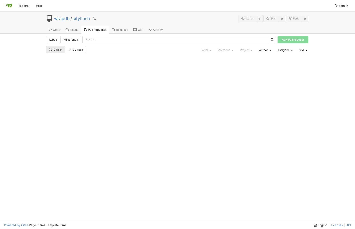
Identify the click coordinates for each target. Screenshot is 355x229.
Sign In (343, 5)
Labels (53, 39)
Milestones (71, 39)
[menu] (302, 50)
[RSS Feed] (94, 19)
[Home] (9, 5)
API (348, 225)
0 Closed (78, 49)
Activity (158, 29)
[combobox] (264, 50)
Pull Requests (97, 29)
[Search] (272, 39)
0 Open (58, 49)
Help (39, 5)
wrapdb (62, 19)
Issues (74, 29)
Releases (122, 29)
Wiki (140, 29)
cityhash (81, 19)
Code (56, 29)
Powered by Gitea (16, 225)
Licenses (337, 225)
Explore (23, 5)
